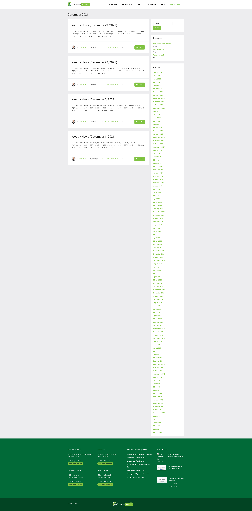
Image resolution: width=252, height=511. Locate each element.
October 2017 (158, 410)
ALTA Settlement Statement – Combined (139, 454)
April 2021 (157, 277)
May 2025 (156, 121)
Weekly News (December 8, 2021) (93, 99)
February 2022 (158, 244)
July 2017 (156, 419)
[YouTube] (183, 504)
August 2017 (157, 416)
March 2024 (157, 166)
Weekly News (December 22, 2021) (94, 62)
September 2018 (159, 374)
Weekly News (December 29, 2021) (94, 25)
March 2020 (157, 319)
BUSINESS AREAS (127, 4)
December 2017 (159, 403)
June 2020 (157, 309)
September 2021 (159, 260)
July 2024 (156, 153)
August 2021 (157, 264)
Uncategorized (158, 55)
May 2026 (156, 82)
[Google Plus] (179, 504)
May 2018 (156, 387)
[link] (161, 458)
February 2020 (158, 322)
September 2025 (159, 108)
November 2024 (158, 140)
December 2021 (159, 251)
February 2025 (158, 131)
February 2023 (158, 205)
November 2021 (158, 254)
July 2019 (156, 345)
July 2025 (156, 115)
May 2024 (156, 160)
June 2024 (157, 157)
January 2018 (158, 400)
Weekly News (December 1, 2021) (93, 136)
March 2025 (157, 128)
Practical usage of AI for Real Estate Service (138, 466)
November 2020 (158, 293)
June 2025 (157, 118)
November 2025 (158, 102)
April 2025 (157, 124)
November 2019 (158, 332)
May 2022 (156, 235)
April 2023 (157, 199)
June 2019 (157, 348)
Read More (139, 47)
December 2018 (159, 364)
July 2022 (156, 228)
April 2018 (157, 390)
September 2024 (159, 147)
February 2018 (158, 397)
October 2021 (158, 257)
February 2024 (158, 170)
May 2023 (156, 196)
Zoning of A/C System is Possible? (138, 474)
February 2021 (158, 283)
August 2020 (157, 303)
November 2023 (158, 176)
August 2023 (157, 186)
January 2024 (158, 173)
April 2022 (157, 238)
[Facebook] (172, 504)
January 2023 (158, 209)
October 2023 (158, 179)
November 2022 (158, 215)
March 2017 (157, 432)
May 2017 (156, 426)
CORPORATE (113, 4)
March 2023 (157, 202)
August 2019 (157, 342)
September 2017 (159, 413)
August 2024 (157, 150)
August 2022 (157, 225)
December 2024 (159, 137)
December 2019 (159, 329)
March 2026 (157, 89)
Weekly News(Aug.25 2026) (136, 457)
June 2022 (157, 231)
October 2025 (158, 105)
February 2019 (158, 361)
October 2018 (158, 371)
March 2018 (157, 393)
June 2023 (157, 192)
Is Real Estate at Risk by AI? (135, 477)
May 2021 (156, 273)
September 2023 (159, 183)
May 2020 (156, 312)
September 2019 (159, 338)
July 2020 (156, 306)
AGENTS (140, 4)
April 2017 (157, 429)
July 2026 (156, 76)
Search (157, 28)
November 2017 (158, 406)
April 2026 (157, 85)
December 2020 (159, 290)
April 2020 (157, 316)
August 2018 (157, 377)
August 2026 (157, 72)
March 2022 (157, 241)
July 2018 (156, 380)
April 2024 (157, 163)
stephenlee (82, 47)
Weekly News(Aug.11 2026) (136, 470)
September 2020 (159, 299)
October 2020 (158, 296)
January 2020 (158, 325)
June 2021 (157, 270)
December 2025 (159, 98)
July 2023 (156, 189)
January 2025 (158, 134)
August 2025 (157, 111)
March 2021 (157, 280)
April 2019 (157, 354)
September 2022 (159, 222)
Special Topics (158, 49)
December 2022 (159, 212)
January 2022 (158, 247)
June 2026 (157, 79)
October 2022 (158, 218)
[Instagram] (176, 504)
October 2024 (158, 144)
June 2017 (157, 423)
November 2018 (158, 367)
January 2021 (158, 286)
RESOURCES (152, 4)
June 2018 (157, 384)
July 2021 (156, 267)
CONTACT (163, 4)
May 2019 (156, 351)
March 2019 (157, 358)
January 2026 (158, 95)
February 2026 (158, 92)
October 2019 (158, 335)
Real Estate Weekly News (110, 47)
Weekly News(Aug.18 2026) (136, 461)
